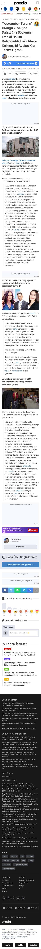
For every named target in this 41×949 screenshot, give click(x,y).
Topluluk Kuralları (8, 886)
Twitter (5, 856)
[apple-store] (8, 908)
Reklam (4, 888)
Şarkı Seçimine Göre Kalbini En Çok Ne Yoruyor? (19, 728)
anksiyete (27, 466)
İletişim (4, 891)
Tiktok (31, 860)
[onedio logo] (19, 921)
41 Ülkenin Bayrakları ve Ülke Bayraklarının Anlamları (20, 838)
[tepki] (4, 611)
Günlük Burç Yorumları (11, 860)
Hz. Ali (16, 229)
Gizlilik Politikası (7, 883)
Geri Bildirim (6, 880)
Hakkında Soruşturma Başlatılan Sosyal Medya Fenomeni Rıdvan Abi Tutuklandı (19, 654)
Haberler (5, 19)
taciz (4, 98)
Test (6, 679)
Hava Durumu (6, 776)
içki (17, 362)
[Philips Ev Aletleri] (5, 9)
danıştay (12, 79)
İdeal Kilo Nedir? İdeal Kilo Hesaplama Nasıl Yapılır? (19, 824)
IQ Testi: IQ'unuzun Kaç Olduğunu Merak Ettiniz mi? (20, 846)
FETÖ (11, 471)
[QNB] (23, 9)
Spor (6, 669)
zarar (15, 329)
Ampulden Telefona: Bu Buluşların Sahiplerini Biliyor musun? (17, 684)
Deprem (14, 856)
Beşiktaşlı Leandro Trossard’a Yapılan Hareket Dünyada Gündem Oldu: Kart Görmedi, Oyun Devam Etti (20, 767)
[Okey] (11, 9)
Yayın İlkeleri (23, 883)
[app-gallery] (33, 908)
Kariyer (21, 877)
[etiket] (36, 23)
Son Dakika (6, 865)
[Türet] (30, 9)
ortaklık (19, 490)
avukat (21, 95)
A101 (23, 860)
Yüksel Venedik (19, 56)
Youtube (30, 856)
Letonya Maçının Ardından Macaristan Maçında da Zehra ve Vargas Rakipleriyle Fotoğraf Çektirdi (20, 674)
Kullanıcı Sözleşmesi (26, 880)
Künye (21, 886)
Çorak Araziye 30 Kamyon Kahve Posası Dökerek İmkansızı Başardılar (20, 664)
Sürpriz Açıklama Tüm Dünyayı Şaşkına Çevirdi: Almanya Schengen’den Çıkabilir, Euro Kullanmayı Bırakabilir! (19, 754)
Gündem (13, 19)
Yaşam (7, 659)
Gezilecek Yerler (8, 869)
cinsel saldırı (17, 371)
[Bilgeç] (36, 9)
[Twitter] (13, 898)
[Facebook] (8, 898)
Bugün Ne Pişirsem (20, 865)
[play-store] (20, 908)
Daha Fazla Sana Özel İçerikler (19, 565)
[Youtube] (18, 898)
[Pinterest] (23, 898)
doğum (21, 194)
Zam (22, 856)
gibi (15, 493)
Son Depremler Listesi (9, 780)
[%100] (17, 9)
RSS (20, 888)
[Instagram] (4, 898)
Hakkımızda (6, 877)
